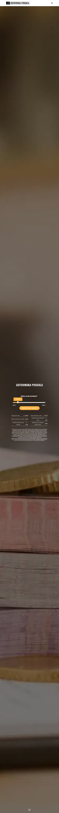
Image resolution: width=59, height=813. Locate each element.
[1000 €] (18, 402)
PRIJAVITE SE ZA (29, 408)
